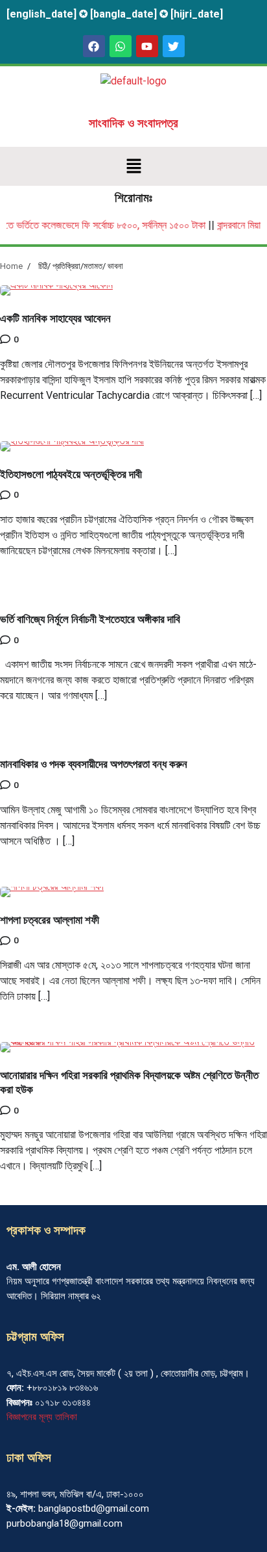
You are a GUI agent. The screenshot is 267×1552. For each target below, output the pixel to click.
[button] (133, 166)
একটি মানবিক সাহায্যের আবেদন (55, 318)
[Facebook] (94, 46)
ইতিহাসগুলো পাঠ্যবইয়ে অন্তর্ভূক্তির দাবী (71, 474)
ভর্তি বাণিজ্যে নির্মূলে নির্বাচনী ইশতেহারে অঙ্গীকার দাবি (90, 619)
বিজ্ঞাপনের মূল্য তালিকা (41, 1417)
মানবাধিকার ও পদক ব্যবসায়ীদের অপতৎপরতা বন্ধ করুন (93, 764)
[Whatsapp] (121, 46)
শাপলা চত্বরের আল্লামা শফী (49, 920)
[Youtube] (147, 46)
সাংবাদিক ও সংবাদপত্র (133, 123)
